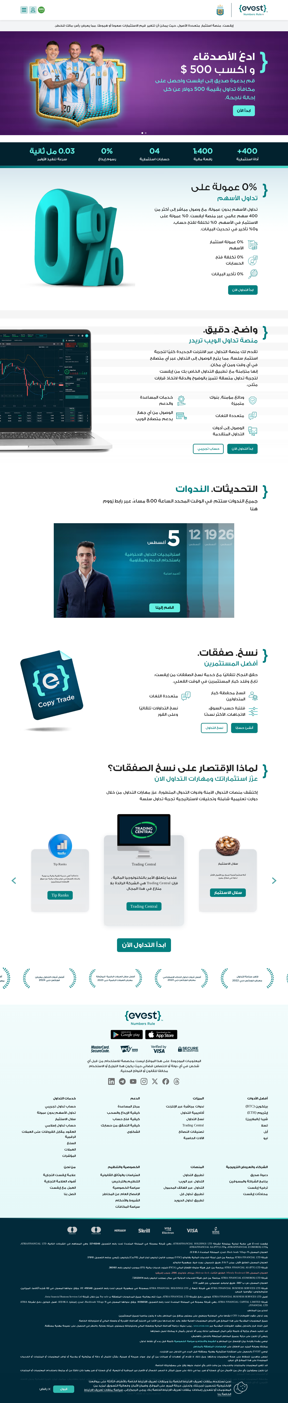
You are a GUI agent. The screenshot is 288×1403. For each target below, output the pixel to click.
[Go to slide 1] (146, 133)
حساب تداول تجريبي (60, 1106)
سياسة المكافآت (127, 1207)
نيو (265, 1138)
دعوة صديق (259, 1175)
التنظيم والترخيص (126, 1181)
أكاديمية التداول (192, 1113)
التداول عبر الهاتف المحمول (183, 1188)
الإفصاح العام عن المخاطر (121, 1194)
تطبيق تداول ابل (192, 1194)
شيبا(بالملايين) (257, 1119)
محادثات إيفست (255, 1194)
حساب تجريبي (208, 449)
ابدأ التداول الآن (242, 290)
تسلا (264, 1125)
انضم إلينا (165, 607)
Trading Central (143, 906)
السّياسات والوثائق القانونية (120, 1175)
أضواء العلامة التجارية (60, 1181)
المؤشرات (69, 1156)
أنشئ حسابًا (244, 728)
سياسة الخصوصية (126, 1188)
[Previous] (274, 880)
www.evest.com (201, 1326)
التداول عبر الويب (191, 1181)
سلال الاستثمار (228, 892)
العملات (70, 1149)
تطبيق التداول (193, 1175)
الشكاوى (133, 1132)
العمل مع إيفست (63, 1188)
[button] (24, 10)
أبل (266, 1132)
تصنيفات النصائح (191, 1132)
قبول (63, 1389)
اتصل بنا (70, 1194)
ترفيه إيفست (258, 1188)
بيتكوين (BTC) (257, 1106)
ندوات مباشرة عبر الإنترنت (185, 1106)
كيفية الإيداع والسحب (123, 1113)
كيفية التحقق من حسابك (120, 1125)
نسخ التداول (214, 728)
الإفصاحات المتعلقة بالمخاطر (209, 1346)
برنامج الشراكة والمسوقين (248, 1181)
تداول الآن (242, 113)
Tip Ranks (60, 895)
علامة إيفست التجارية (59, 1175)
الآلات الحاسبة (193, 1138)
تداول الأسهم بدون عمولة (56, 1113)
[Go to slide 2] (142, 133)
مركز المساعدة (129, 1106)
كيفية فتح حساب (126, 1119)
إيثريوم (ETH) (257, 1113)
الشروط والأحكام (127, 1200)
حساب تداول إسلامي (60, 1125)
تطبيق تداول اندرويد (189, 1200)
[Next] (13, 880)
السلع (71, 1143)
